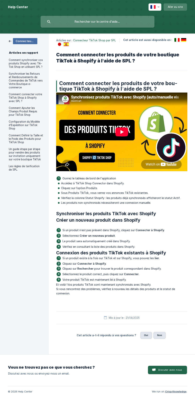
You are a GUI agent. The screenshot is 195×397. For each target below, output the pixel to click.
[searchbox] (97, 22)
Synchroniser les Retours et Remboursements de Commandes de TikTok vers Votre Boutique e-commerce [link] (26, 80)
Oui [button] (146, 335)
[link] (23, 41)
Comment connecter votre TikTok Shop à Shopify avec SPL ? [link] (25, 98)
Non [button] (159, 335)
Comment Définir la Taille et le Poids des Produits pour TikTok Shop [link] (26, 139)
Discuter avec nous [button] (170, 369)
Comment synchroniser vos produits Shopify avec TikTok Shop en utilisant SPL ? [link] (26, 63)
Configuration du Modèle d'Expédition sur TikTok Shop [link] (24, 125)
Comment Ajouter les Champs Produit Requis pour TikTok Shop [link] (23, 111)
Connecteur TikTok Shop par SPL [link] (94, 40)
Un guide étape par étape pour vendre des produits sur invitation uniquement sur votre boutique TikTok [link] (25, 154)
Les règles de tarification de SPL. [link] (24, 168)
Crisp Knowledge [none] (175, 391)
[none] (18, 7)
